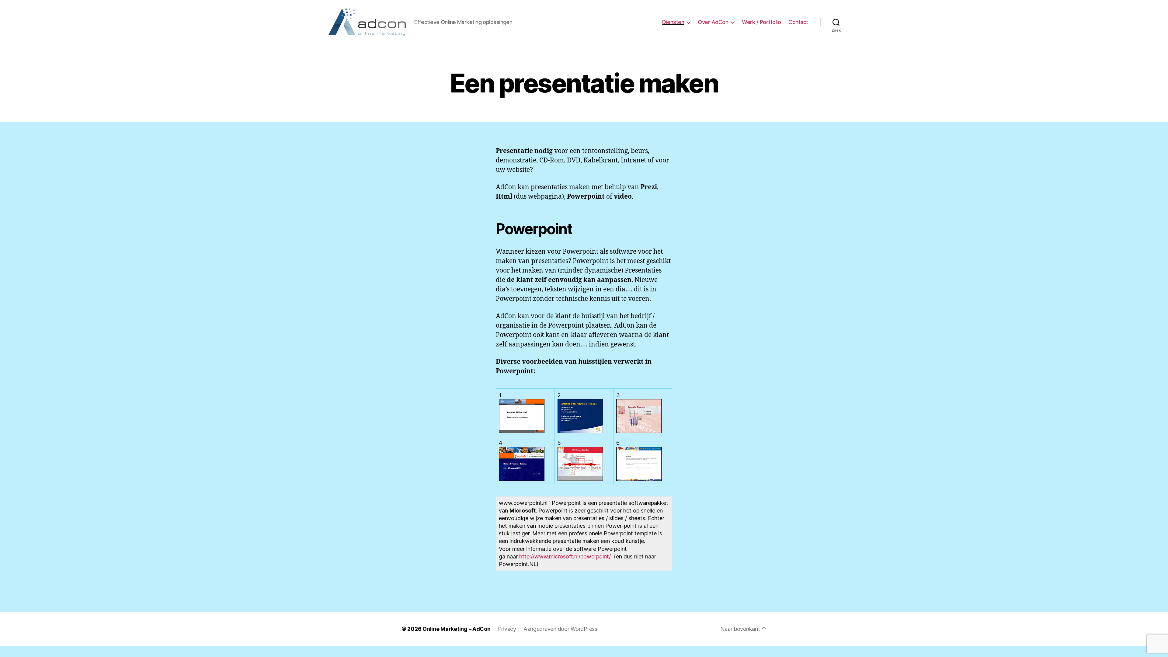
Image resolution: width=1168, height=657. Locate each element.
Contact (798, 22)
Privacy (507, 629)
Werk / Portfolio (761, 22)
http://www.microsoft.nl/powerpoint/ (565, 556)
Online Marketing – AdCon (456, 629)
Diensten (673, 22)
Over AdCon (713, 22)
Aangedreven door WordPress (560, 629)
